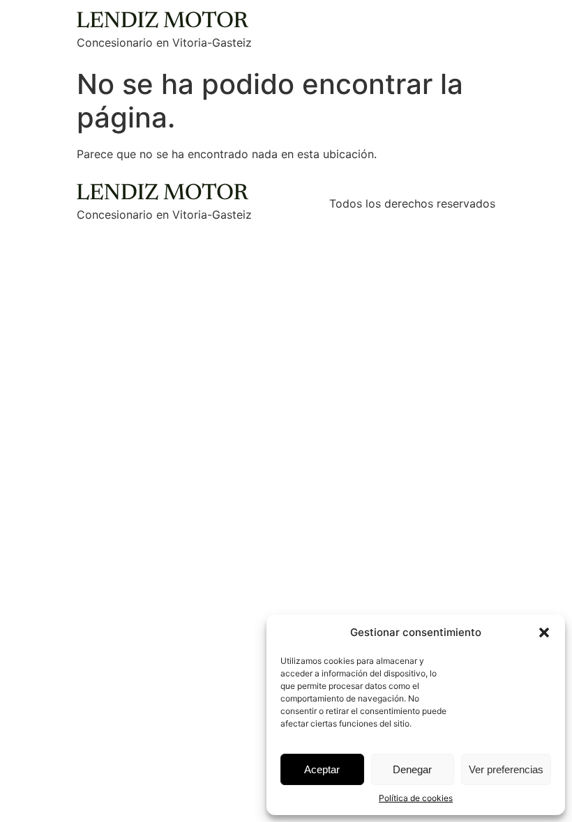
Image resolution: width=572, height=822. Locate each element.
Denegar (412, 769)
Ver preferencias (506, 769)
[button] (544, 632)
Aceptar (322, 769)
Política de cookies (416, 798)
